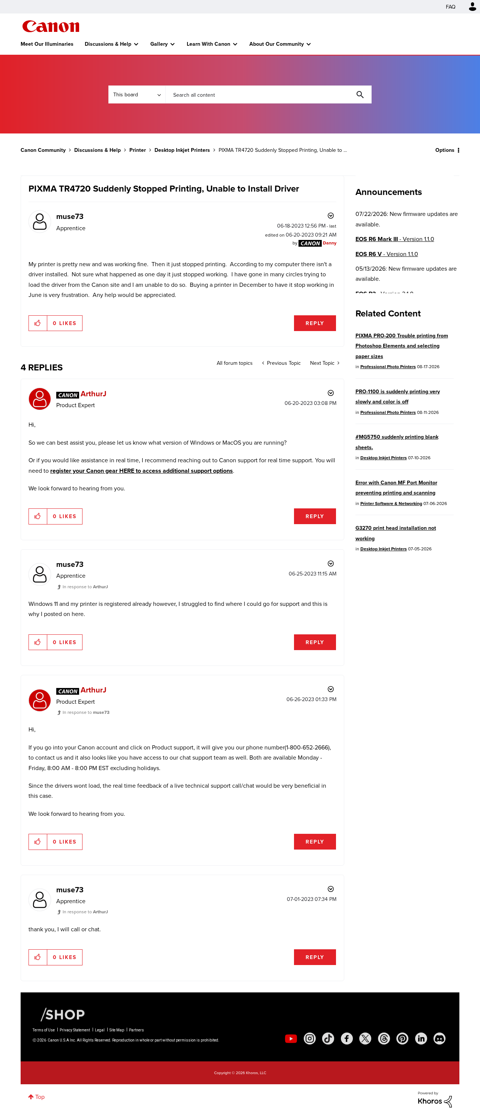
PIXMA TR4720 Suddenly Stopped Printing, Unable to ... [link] (283, 150)
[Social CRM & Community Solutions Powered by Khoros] (435, 1099)
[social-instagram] (310, 1039)
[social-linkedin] (421, 1039)
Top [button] (40, 1097)
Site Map (117, 1030)
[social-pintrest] (402, 1039)
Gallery (159, 44)
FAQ (451, 6)
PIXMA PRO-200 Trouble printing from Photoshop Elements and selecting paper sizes (402, 346)
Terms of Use (44, 1030)
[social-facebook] (347, 1039)
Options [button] (444, 150)
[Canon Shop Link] (59, 1014)
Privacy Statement (75, 1030)
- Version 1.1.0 (395, 239)
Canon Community (50, 26)
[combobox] (268, 94)
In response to (85, 586)
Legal (100, 1030)
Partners (136, 1030)
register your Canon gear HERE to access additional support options (141, 470)
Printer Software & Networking (391, 503)
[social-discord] (440, 1039)
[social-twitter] (365, 1039)
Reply (315, 323)
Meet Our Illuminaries (47, 44)
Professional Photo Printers (388, 366)
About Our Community (276, 44)
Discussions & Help (108, 44)
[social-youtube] (291, 1039)
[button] (38, 323)
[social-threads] (384, 1039)
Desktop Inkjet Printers (182, 150)
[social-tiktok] (328, 1039)
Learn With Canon (208, 44)
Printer (137, 150)
